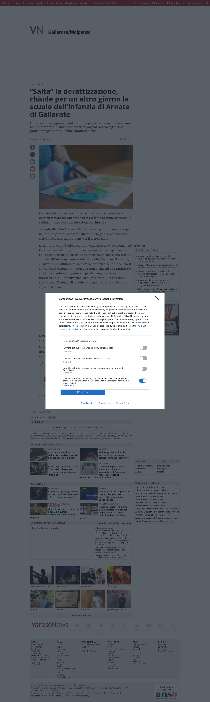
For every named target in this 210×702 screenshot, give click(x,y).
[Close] (158, 299)
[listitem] (105, 341)
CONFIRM (83, 392)
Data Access (105, 403)
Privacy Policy (122, 403)
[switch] (143, 348)
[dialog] (105, 351)
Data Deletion (87, 403)
